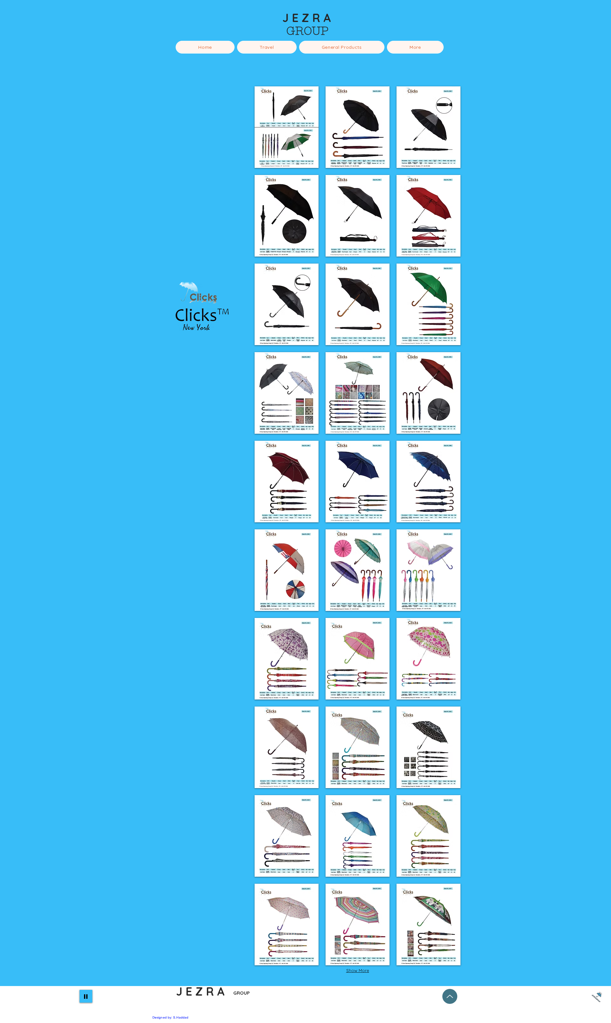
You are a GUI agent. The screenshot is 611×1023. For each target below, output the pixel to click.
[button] (449, 457)
